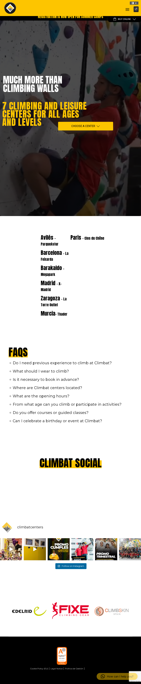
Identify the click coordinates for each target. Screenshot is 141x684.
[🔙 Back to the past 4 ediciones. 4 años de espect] (82, 549)
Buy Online (124, 19)
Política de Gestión (74, 668)
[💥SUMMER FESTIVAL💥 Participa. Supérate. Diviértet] (11, 549)
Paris (87, 237)
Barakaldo (52, 270)
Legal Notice (57, 668)
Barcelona (54, 255)
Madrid (51, 285)
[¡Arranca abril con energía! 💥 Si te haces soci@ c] (106, 549)
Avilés (49, 240)
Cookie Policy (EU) (39, 668)
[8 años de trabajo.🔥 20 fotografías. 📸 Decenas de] (35, 549)
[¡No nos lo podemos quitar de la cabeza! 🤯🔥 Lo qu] (130, 549)
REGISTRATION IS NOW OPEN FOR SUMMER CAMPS (70, 16)
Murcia (54, 313)
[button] (134, 3)
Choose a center (83, 126)
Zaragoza (54, 300)
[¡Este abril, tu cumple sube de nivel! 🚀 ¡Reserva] (59, 549)
